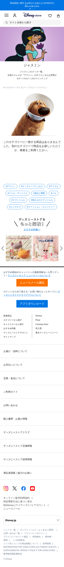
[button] (2, 248)
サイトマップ (9, 337)
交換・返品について (14, 378)
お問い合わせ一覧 (11, 533)
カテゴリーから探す (12, 320)
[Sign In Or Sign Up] (14, 15)
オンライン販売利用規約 (16, 497)
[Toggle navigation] (6, 16)
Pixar (37, 320)
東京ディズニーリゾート (46, 333)
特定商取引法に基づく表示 (17, 501)
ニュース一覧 (9, 530)
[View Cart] (58, 16)
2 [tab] (33, 9)
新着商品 (7, 316)
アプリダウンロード (32, 303)
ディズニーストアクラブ (16, 432)
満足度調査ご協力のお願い (17, 473)
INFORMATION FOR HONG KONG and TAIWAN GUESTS (29, 547)
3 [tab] (35, 9)
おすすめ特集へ (32, 229)
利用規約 (36, 537)
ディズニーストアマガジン (15, 333)
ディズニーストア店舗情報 (17, 445)
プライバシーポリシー (34, 533)
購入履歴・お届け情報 (15, 418)
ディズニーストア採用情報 (17, 459)
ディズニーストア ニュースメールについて (29, 275)
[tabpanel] (32, 5)
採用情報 (47, 543)
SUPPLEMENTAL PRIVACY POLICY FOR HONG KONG (29, 550)
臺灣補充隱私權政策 (12, 554)
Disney (38, 316)
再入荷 (38, 328)
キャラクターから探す (13, 324)
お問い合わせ (10, 405)
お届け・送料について (15, 351)
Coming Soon (41, 324)
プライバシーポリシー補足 (15, 537)
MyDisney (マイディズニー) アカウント (24, 505)
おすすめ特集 (9, 328)
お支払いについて (13, 364)
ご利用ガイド (10, 391)
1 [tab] (31, 9)
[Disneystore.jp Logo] (32, 15)
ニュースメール (11, 508)
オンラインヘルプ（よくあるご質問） (37, 530)
